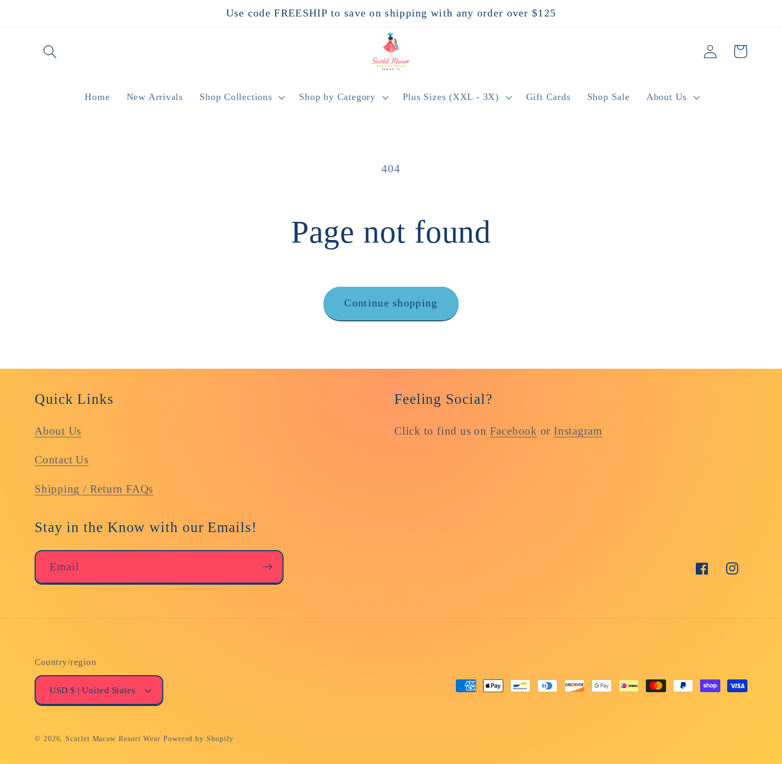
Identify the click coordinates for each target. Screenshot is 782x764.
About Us (58, 431)
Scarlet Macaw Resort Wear (113, 738)
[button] (50, 51)
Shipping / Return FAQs (94, 489)
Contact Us (62, 459)
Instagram (578, 431)
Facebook (513, 431)
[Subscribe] (267, 567)
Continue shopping (390, 303)
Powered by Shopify (198, 738)
